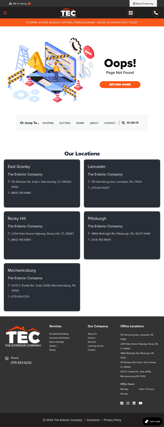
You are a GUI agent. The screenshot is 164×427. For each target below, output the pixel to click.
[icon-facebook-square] (122, 403)
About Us (92, 333)
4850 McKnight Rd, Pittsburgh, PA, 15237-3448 (120, 234)
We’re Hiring (20, 3)
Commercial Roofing (59, 337)
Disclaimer (93, 420)
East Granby (19, 166)
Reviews (92, 341)
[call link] (156, 13)
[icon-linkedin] (134, 403)
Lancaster (97, 166)
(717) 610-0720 (20, 296)
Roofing (48, 123)
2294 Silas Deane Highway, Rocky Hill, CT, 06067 (42, 234)
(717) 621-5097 (100, 188)
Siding (80, 123)
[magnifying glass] (123, 122)
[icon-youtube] (141, 403)
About (94, 123)
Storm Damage (56, 341)
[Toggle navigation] (5, 12)
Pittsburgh (97, 218)
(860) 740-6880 (21, 193)
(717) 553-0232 (21, 362)
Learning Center (96, 345)
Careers (92, 337)
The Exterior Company (25, 174)
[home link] (68, 12)
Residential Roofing (59, 333)
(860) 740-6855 (21, 240)
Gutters (65, 123)
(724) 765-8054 (101, 240)
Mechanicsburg (22, 270)
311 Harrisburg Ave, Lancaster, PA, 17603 (116, 182)
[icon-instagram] (128, 403)
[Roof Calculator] (131, 13)
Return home (120, 84)
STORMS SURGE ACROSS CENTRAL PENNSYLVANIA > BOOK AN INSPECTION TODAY (82, 22)
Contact (110, 123)
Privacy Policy (112, 420)
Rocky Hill (17, 218)
